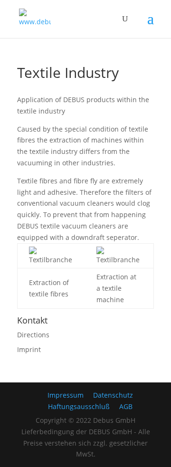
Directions (33, 334)
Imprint (29, 349)
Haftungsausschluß (79, 406)
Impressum (66, 395)
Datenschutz (113, 395)
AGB (126, 406)
